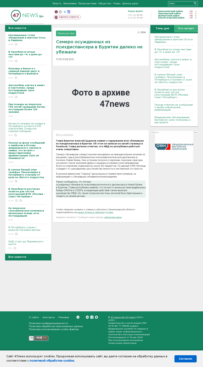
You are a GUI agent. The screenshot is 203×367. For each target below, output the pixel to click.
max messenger (68, 11)
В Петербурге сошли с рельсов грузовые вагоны (24, 230)
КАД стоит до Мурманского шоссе (25, 245)
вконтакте (60, 11)
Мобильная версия (56, 11)
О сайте (34, 317)
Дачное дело (130, 4)
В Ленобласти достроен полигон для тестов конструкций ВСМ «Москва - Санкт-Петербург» (172, 93)
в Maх (110, 212)
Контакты (49, 317)
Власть (57, 4)
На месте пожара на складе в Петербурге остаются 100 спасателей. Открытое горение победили (26, 129)
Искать (195, 3)
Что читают (186, 28)
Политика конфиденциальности (48, 323)
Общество (104, 4)
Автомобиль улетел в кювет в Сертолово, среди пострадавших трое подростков (173, 63)
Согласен (185, 358)
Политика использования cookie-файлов (54, 329)
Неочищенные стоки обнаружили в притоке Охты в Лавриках (173, 39)
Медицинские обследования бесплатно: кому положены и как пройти (172, 120)
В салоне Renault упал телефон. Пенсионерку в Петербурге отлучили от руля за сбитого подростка (173, 78)
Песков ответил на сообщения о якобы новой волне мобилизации (173, 107)
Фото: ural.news (64, 135)
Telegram (91, 317)
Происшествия (87, 4)
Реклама (64, 317)
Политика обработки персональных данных (56, 326)
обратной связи (113, 217)
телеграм (64, 11)
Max (96, 317)
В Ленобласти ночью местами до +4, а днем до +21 (172, 50)
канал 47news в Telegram (91, 212)
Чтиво (117, 4)
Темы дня (162, 28)
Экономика (69, 4)
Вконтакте (87, 317)
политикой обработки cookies (52, 361)
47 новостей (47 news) (123, 317)
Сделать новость (69, 17)
